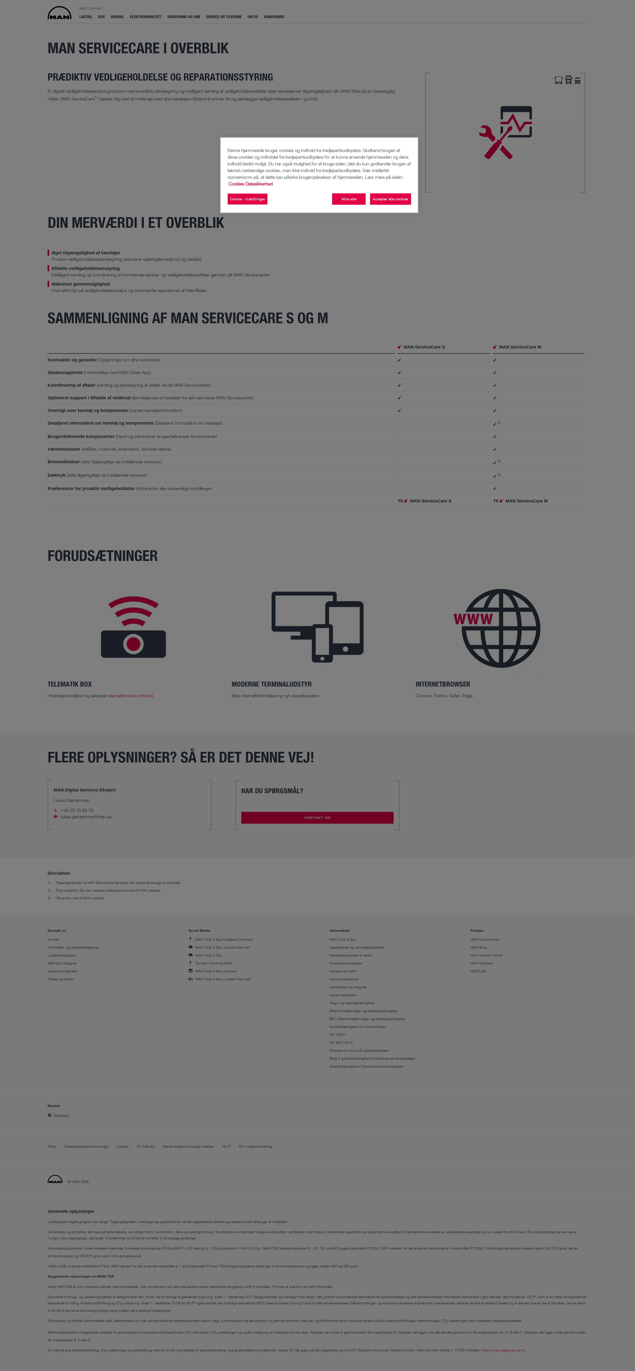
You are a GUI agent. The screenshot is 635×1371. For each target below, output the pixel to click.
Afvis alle (349, 199)
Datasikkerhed (259, 183)
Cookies (236, 183)
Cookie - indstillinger (247, 199)
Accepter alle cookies (390, 199)
